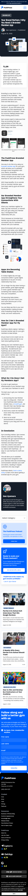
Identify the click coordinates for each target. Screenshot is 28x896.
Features (3, 806)
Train (2, 801)
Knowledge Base (5, 818)
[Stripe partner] (14, 872)
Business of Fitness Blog (8, 813)
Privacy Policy (5, 840)
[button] (25, 8)
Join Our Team (5, 835)
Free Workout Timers (7, 823)
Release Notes (5, 820)
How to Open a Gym (6, 825)
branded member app (8, 166)
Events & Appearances (7, 816)
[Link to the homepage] (6, 7)
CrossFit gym (18, 404)
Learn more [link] (20, 890)
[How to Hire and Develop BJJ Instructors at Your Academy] (14, 688)
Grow (2, 799)
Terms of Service (6, 837)
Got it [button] (14, 893)
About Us (3, 833)
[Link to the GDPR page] (14, 876)
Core (2, 797)
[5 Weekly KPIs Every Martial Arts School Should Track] (14, 649)
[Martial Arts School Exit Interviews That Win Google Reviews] (14, 609)
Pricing (3, 804)
